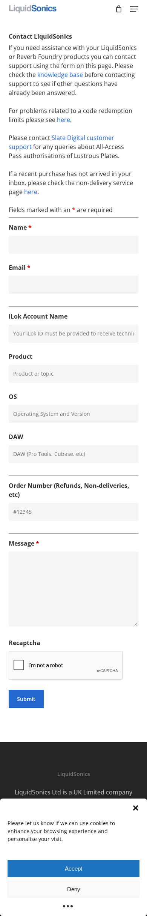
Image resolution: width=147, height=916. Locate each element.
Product (20, 356)
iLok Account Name (38, 316)
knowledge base (60, 75)
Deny (73, 889)
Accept (73, 868)
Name (20, 227)
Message (24, 543)
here (63, 120)
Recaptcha (24, 643)
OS (13, 397)
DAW (16, 437)
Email (20, 267)
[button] (135, 808)
